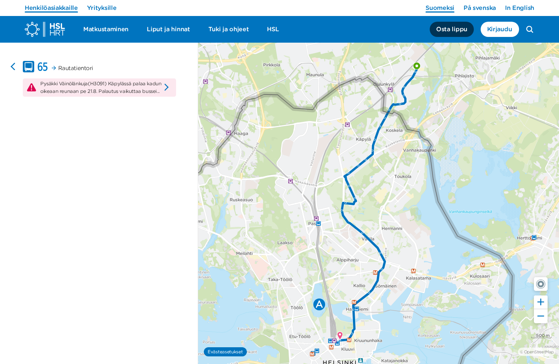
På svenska (480, 7)
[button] (541, 284)
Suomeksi (440, 7)
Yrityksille (102, 7)
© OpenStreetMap (536, 351)
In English (519, 7)
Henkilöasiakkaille (51, 7)
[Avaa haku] (529, 29)
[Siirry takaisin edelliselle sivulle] (13, 66)
